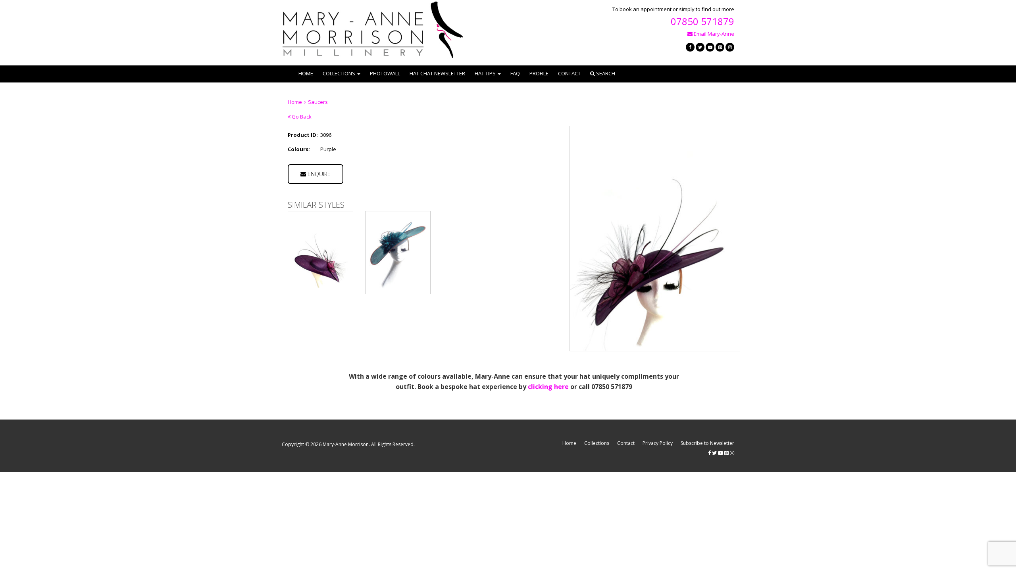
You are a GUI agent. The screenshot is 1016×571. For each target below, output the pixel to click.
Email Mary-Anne (713, 33)
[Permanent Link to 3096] (320, 252)
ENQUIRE (318, 174)
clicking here (548, 386)
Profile (538, 73)
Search (605, 73)
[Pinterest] (720, 47)
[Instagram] (729, 47)
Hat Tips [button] (485, 73)
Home (305, 73)
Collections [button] (339, 73)
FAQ (515, 73)
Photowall (385, 73)
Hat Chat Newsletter (437, 73)
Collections (596, 443)
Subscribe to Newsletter (707, 443)
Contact (569, 73)
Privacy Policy (658, 443)
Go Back (301, 116)
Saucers (318, 101)
